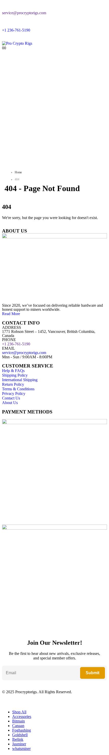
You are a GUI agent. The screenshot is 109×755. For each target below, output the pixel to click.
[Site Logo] (17, 43)
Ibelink (17, 739)
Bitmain (18, 721)
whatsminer (21, 748)
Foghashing (21, 730)
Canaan (18, 725)
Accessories (21, 716)
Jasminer (19, 744)
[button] (5, 703)
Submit (92, 673)
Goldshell (20, 735)
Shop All (19, 712)
